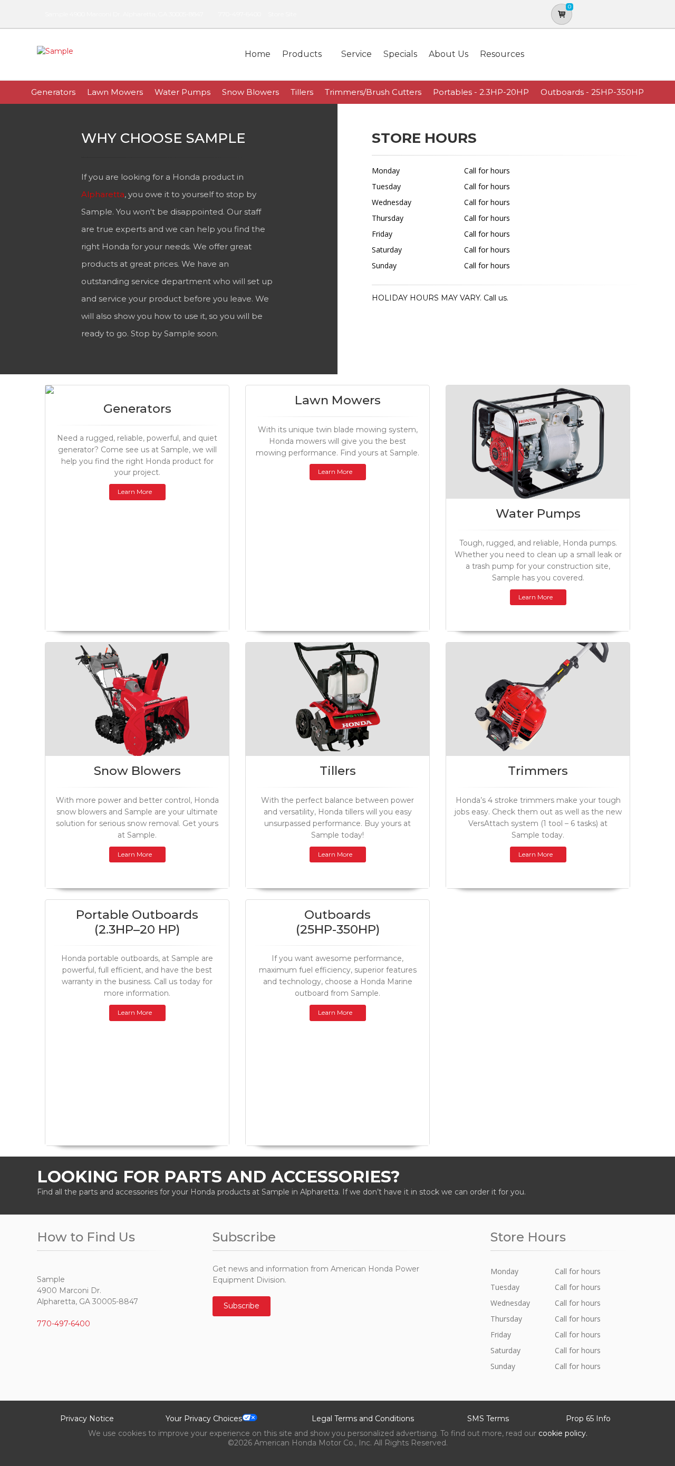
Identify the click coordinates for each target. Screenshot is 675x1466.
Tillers (302, 92)
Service (356, 54)
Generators (53, 92)
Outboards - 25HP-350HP (592, 92)
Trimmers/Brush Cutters (373, 92)
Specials (400, 54)
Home (258, 54)
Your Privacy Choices (204, 1418)
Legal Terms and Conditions (363, 1418)
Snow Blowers (250, 92)
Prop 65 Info (588, 1418)
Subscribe (241, 1305)
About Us (448, 54)
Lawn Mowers (115, 92)
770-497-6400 (239, 14)
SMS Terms (488, 1418)
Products (302, 54)
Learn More (135, 492)
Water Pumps (182, 92)
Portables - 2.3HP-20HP (481, 92)
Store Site (282, 14)
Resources (502, 54)
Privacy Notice (87, 1418)
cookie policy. (562, 1433)
